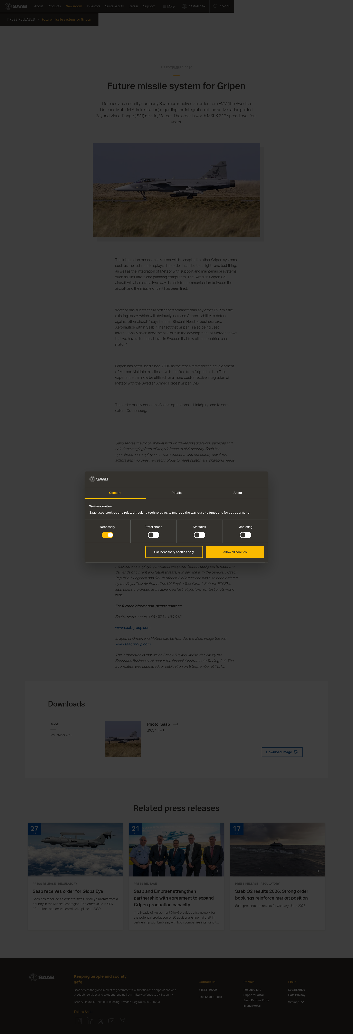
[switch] (153, 535)
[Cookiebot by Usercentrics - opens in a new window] (246, 479)
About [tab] (237, 493)
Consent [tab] (115, 493)
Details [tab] (176, 493)
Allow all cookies (235, 552)
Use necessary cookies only (174, 552)
